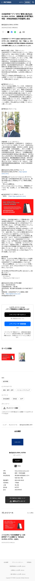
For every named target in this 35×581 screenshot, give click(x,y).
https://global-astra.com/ (13, 294)
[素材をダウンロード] (20, 32)
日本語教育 (6, 399)
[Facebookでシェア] (11, 32)
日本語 (15, 399)
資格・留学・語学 (8, 390)
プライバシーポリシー (17, 562)
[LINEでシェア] (15, 32)
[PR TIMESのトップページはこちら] (7, 2)
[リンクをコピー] (23, 32)
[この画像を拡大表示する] (8, 357)
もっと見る (30, 512)
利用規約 (29, 562)
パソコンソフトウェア (23, 390)
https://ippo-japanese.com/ (17, 196)
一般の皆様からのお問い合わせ (17, 574)
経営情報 (5, 381)
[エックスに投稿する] (8, 32)
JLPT (21, 399)
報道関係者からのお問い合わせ (17, 566)
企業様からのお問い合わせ (17, 570)
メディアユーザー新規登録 (17, 324)
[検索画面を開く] (33, 2)
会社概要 (6, 562)
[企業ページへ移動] (17, 442)
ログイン (21, 2)
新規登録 (27, 2)
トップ (4, 425)
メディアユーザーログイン (17, 314)
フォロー (17, 460)
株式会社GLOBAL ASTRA (27, 425)
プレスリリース (13, 425)
